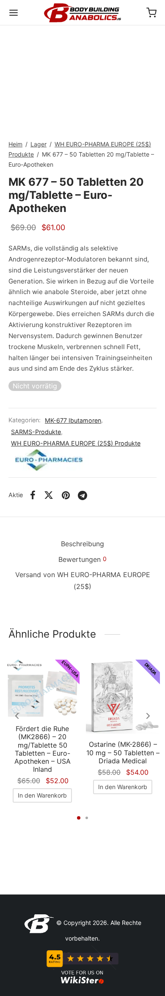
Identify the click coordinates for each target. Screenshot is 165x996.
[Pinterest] (66, 495)
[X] (49, 495)
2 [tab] (86, 818)
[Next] (148, 716)
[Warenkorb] (151, 13)
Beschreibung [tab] (82, 543)
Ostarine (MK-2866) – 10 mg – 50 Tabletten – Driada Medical (123, 752)
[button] (42, 795)
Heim (15, 144)
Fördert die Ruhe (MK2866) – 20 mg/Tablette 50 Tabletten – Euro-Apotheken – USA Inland (42, 748)
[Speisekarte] (13, 12)
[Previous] (17, 716)
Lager (38, 144)
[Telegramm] (83, 495)
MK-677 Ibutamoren (73, 420)
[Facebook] (33, 495)
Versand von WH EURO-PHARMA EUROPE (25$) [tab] (82, 580)
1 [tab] (78, 818)
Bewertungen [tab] (82, 559)
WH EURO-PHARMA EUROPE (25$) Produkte (75, 443)
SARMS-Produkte (36, 431)
